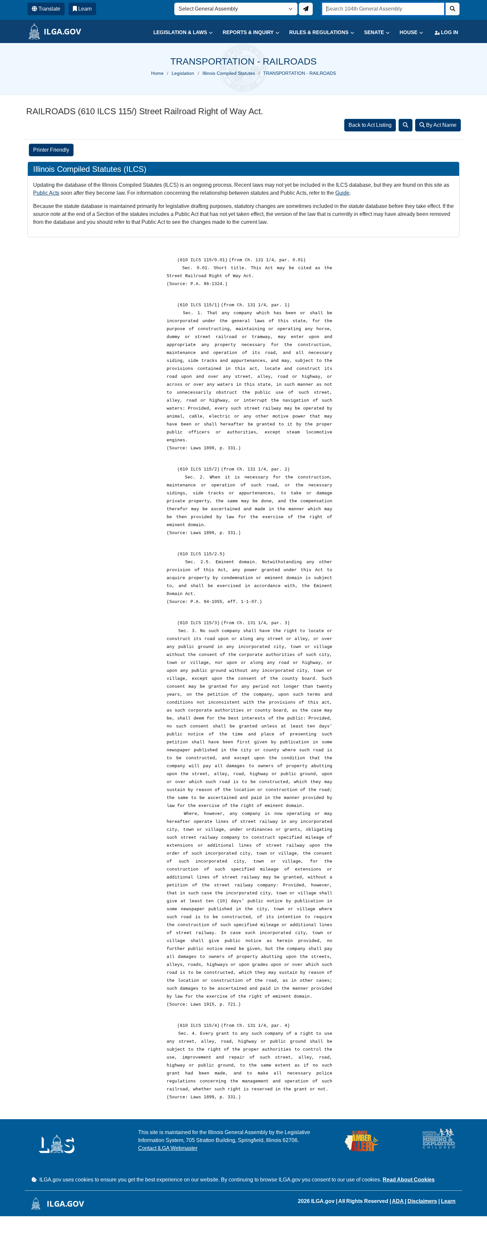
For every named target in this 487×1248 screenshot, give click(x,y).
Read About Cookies (409, 1179)
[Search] (405, 125)
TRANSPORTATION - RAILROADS (299, 73)
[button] (178, 32)
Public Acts (46, 193)
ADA (398, 1201)
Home (157, 73)
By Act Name (441, 125)
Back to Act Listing (370, 125)
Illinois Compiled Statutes (228, 73)
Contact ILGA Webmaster (167, 1148)
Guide (342, 193)
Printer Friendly (51, 150)
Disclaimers (422, 1201)
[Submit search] (453, 9)
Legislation (183, 73)
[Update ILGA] (306, 9)
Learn (448, 1201)
